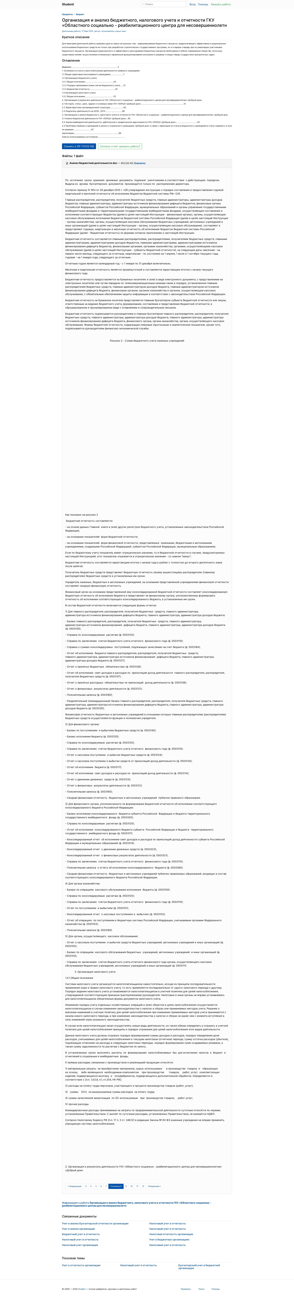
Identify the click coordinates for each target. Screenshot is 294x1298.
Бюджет (80, 14)
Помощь (203, 4)
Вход (193, 4)
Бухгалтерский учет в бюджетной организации (199, 1267)
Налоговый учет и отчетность (80, 1239)
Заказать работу (221, 4)
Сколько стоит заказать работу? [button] (120, 146)
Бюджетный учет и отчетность (81, 1234)
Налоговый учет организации (80, 1245)
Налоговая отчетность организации (171, 1234)
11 (137, 1186)
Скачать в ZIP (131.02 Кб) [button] (79, 146)
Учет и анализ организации (78, 1228)
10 (131, 1186)
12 (143, 1186)
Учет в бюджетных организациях (169, 1239)
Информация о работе (136, 1204)
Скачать (140, 163)
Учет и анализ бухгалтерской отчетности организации (95, 1223)
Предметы (67, 14)
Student (81, 1289)
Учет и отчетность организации (81, 1265)
